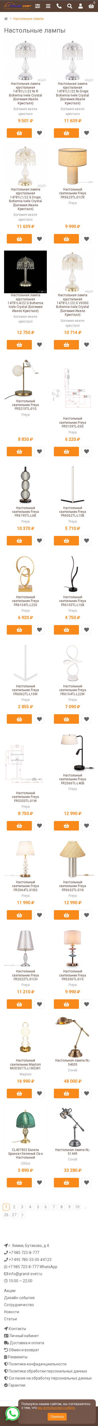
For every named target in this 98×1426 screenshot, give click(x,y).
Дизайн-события (19, 1298)
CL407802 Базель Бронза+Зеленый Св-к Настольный (25, 1154)
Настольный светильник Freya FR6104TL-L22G (25, 601)
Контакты (17, 1329)
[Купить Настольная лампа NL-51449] (72, 1126)
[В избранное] (39, 133)
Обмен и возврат (24, 1350)
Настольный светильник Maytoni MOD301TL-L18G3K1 (25, 1064)
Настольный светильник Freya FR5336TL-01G (72, 975)
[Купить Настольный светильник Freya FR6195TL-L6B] (25, 484)
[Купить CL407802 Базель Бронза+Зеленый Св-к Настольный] (25, 1126)
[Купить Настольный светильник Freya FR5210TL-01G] (25, 377)
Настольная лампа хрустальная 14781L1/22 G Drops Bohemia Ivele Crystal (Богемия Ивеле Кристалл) (25, 199)
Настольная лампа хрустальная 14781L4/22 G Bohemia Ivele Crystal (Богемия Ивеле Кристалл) (25, 303)
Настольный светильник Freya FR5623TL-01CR (72, 193)
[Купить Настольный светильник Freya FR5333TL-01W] (25, 761)
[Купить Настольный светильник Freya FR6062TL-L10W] (25, 662)
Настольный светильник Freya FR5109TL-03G (72, 422)
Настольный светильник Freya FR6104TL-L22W (72, 690)
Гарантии (17, 1385)
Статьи (10, 1319)
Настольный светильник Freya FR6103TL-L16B (72, 601)
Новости (11, 1312)
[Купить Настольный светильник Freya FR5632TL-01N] (72, 858)
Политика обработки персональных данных (48, 1371)
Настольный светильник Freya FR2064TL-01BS (25, 886)
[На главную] (8, 18)
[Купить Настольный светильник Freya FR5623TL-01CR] (72, 166)
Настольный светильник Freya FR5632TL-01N (72, 886)
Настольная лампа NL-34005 (72, 1062)
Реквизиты (17, 1357)
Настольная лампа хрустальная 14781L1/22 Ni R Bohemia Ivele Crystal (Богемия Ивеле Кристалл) (25, 93)
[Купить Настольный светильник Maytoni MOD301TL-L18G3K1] (25, 1037)
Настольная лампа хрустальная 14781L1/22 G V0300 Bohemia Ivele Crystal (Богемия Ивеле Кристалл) (72, 305)
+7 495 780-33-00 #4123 (30, 1259)
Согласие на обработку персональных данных (50, 1378)
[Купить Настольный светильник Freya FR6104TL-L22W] (72, 662)
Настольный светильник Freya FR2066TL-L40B (72, 779)
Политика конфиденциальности (37, 1364)
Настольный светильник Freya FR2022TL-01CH (25, 975)
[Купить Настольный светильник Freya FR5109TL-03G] (72, 386)
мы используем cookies (56, 1408)
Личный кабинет (24, 1336)
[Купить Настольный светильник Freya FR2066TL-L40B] (72, 752)
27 (14, 1214)
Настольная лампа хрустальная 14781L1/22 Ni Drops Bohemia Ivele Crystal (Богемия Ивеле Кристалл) (72, 93)
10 (77, 1207)
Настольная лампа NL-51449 (72, 1152)
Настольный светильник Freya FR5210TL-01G (25, 405)
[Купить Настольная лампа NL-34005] (72, 1037)
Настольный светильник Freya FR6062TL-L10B (72, 512)
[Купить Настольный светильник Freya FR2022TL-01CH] (25, 948)
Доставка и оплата (27, 1343)
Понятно (57, 1417)
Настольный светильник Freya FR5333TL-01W (25, 797)
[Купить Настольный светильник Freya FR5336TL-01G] (72, 948)
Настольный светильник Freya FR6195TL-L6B (25, 512)
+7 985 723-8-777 (24, 1252)
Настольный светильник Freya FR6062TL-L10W (25, 690)
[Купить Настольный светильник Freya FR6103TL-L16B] (72, 573)
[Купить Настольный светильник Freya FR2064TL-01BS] (25, 858)
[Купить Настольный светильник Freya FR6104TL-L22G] (25, 573)
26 (6, 1214)
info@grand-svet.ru (25, 1274)
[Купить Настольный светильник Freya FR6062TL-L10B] (72, 484)
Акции (10, 1290)
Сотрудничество (19, 1305)
